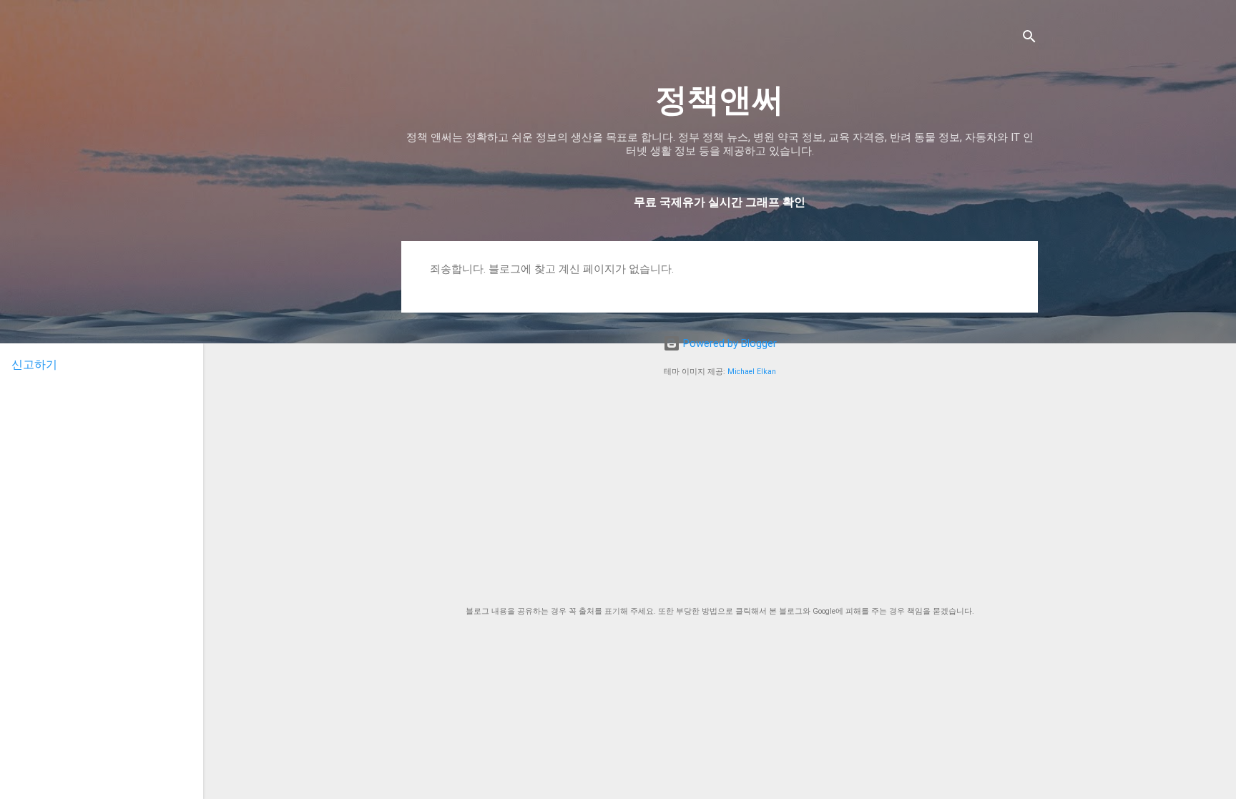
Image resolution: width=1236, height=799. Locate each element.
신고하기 (34, 364)
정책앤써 (719, 100)
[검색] (1029, 39)
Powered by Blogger (728, 343)
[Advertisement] (719, 492)
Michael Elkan (751, 371)
